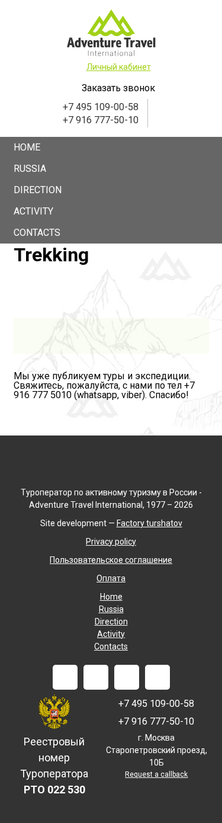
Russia (30, 168)
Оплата (111, 578)
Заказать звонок (118, 88)
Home (27, 147)
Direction (38, 190)
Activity (33, 211)
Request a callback (156, 774)
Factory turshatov (149, 523)
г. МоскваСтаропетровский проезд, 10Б (156, 750)
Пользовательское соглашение (111, 560)
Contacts (37, 232)
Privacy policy (111, 541)
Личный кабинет (118, 67)
